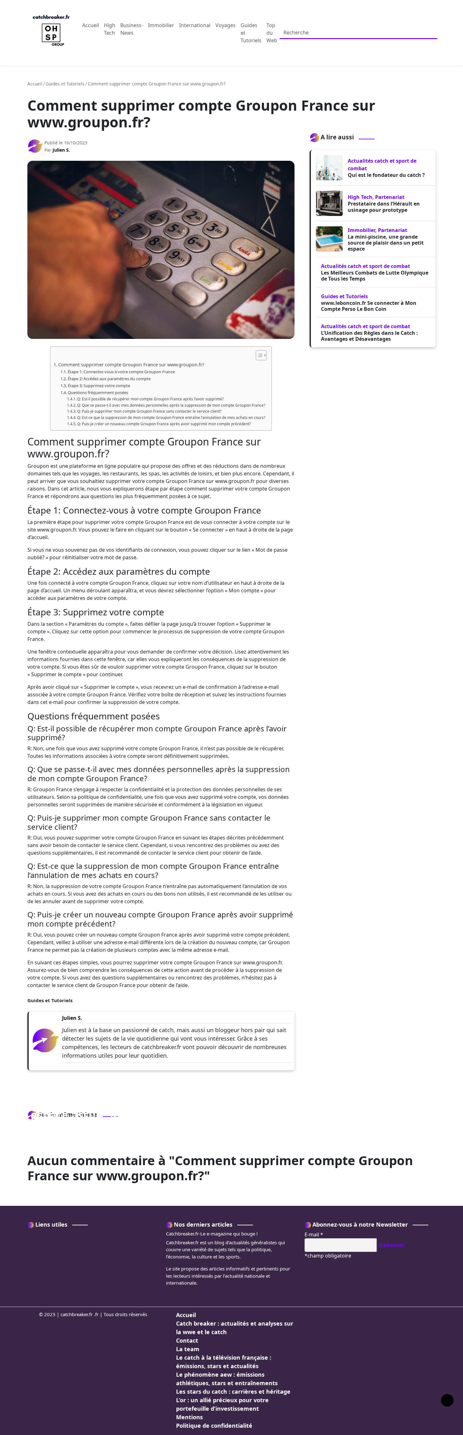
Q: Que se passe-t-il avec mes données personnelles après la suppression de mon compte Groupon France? (171, 405)
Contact (187, 1340)
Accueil (90, 25)
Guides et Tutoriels (251, 33)
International (194, 25)
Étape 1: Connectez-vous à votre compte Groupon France (121, 372)
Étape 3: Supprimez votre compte (99, 385)
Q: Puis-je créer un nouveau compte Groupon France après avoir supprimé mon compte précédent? (164, 423)
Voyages (225, 25)
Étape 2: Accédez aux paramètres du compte (109, 378)
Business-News (131, 29)
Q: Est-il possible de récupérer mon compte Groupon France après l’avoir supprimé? (150, 399)
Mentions (189, 1417)
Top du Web (271, 33)
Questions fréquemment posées (98, 392)
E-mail (314, 1234)
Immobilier (161, 25)
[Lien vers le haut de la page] (447, 1400)
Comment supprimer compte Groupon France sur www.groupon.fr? (131, 365)
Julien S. (61, 150)
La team (187, 1349)
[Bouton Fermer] (458, 33)
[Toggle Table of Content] (258, 355)
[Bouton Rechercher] (449, 33)
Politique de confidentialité (214, 1425)
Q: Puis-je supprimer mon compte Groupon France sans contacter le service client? (149, 411)
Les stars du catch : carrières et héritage (233, 1391)
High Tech (109, 29)
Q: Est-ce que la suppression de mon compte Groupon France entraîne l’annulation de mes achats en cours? (171, 417)
